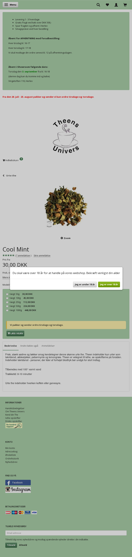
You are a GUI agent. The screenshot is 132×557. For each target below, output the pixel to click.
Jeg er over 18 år (109, 284)
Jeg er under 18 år (85, 284)
